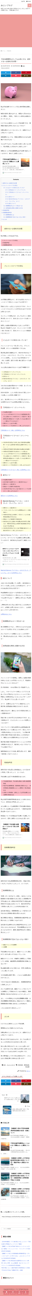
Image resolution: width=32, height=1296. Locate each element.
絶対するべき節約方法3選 (9, 183)
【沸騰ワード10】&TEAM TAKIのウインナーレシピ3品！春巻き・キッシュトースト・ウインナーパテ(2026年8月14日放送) (15, 1249)
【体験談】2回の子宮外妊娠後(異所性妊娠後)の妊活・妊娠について (19, 1130)
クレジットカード (5, 67)
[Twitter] (6, 72)
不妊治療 (27, 1066)
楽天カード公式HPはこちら (9, 495)
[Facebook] (16, 72)
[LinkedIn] (6, 75)
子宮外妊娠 (20, 1065)
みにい (28, 1071)
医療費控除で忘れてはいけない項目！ (14, 217)
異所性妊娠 (26, 1065)
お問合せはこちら (6, 614)
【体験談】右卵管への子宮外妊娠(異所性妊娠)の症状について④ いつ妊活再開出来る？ (20, 1191)
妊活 (10, 51)
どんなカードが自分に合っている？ (14, 187)
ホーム (3, 51)
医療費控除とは (8, 214)
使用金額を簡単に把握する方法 (13, 208)
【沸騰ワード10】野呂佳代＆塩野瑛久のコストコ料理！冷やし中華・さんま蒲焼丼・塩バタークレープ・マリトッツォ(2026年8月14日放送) (15, 1263)
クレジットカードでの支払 (9, 185)
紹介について (10, 203)
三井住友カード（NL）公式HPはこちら (13, 430)
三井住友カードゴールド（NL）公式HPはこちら (15, 470)
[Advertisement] (16, 30)
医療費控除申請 (7, 212)
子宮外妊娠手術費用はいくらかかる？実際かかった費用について (20, 1145)
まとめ (4, 219)
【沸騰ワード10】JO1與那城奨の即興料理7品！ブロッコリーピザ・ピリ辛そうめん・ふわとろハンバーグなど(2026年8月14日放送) (15, 1256)
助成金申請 (5, 210)
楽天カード (10, 196)
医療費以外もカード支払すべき (13, 205)
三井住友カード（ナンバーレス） (15, 190)
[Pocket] (16, 75)
